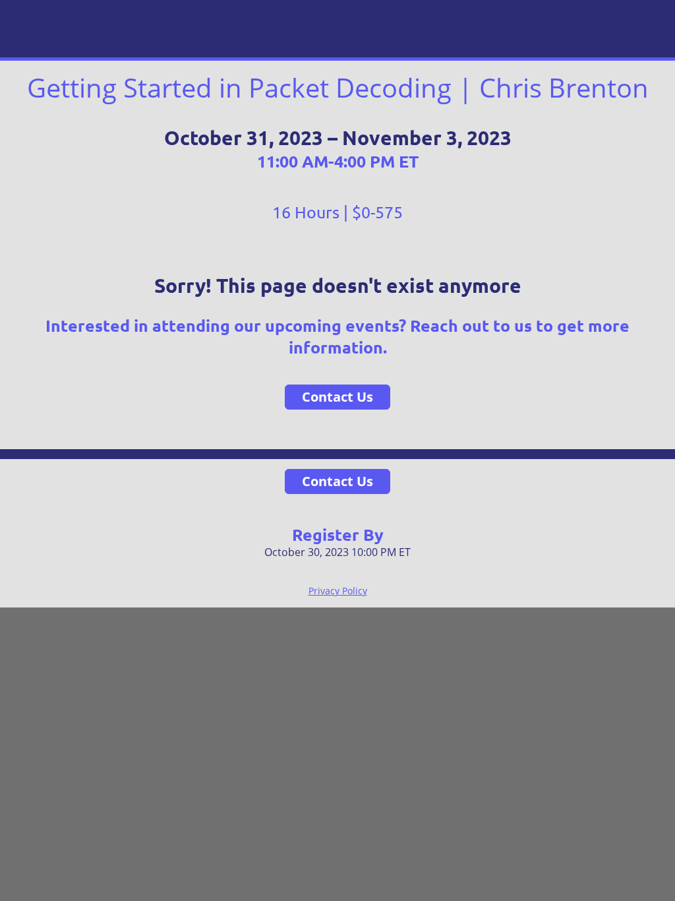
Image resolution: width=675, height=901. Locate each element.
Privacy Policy (337, 590)
